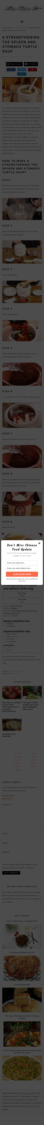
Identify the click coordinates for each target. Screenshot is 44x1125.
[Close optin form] (39, 543)
